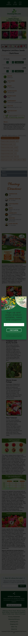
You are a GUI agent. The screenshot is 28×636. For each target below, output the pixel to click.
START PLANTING (14, 330)
